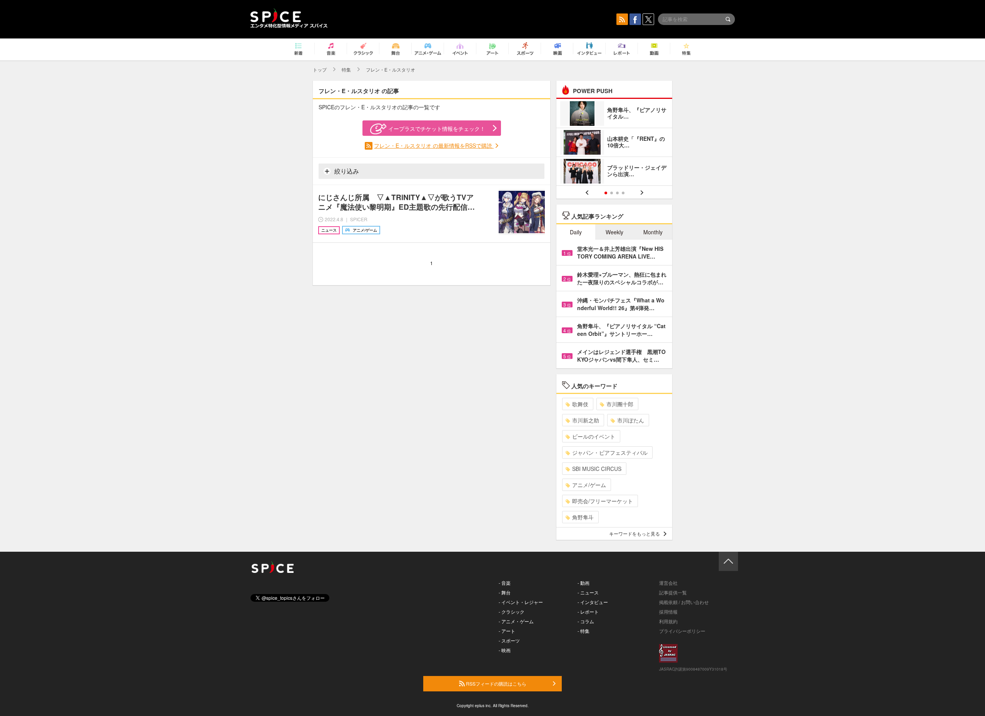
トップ (320, 69)
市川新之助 (585, 420)
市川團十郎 (619, 404)
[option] (614, 143)
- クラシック (511, 611)
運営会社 (668, 582)
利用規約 (668, 621)
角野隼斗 (583, 517)
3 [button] (617, 193)
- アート (507, 631)
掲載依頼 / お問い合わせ (684, 602)
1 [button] (605, 193)
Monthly (653, 232)
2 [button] (611, 193)
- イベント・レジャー (521, 602)
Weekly (614, 232)
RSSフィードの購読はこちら (495, 683)
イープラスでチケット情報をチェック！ (436, 128)
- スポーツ (509, 640)
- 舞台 (505, 592)
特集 (346, 69)
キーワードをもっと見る (634, 533)
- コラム (586, 621)
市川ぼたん (630, 420)
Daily (576, 232)
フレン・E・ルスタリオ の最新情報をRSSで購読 (434, 145)
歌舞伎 (580, 404)
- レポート (588, 611)
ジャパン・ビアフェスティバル (610, 452)
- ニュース (588, 592)
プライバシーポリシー (682, 631)
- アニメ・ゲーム (516, 621)
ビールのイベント (593, 436)
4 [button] (623, 193)
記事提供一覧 (673, 592)
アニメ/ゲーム (589, 485)
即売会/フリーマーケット (602, 501)
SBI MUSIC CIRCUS (596, 468)
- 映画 (505, 650)
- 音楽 (505, 582)
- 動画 (583, 582)
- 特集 (583, 631)
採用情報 (668, 611)
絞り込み (346, 171)
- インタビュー (593, 602)
